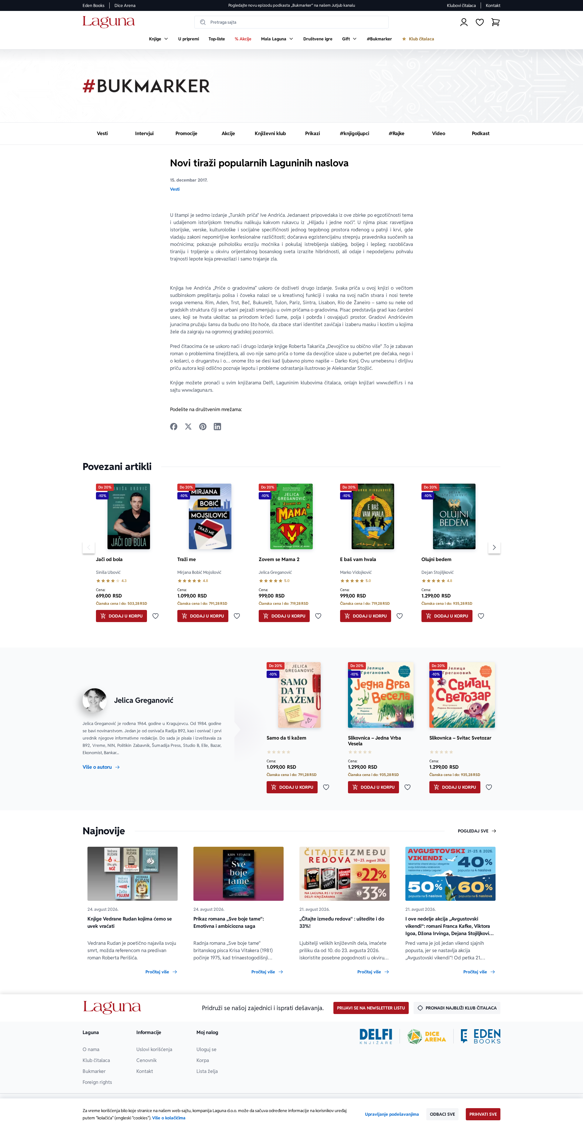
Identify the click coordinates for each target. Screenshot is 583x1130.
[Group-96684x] (480, 1036)
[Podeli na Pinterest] (202, 426)
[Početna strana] (110, 22)
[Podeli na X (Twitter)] (188, 426)
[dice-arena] (426, 1036)
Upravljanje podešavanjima (392, 1114)
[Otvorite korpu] (495, 22)
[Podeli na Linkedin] (217, 426)
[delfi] (376, 1036)
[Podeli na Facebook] (173, 426)
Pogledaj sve (473, 831)
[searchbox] (291, 22)
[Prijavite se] (464, 22)
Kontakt (493, 5)
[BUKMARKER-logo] (146, 86)
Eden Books (93, 5)
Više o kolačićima (169, 1118)
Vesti (174, 189)
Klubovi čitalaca (461, 5)
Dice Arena (124, 5)
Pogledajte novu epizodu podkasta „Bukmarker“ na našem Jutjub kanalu (291, 5)
